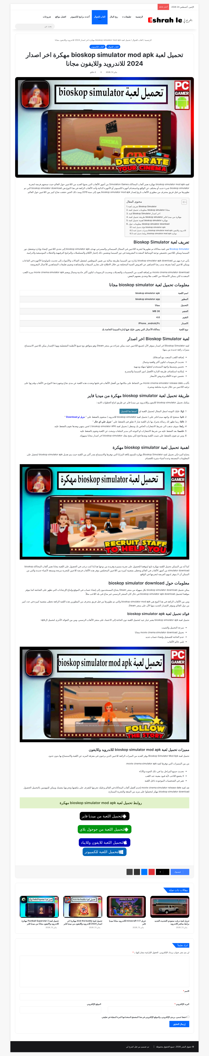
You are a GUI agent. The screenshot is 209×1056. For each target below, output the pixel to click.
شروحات (47, 17)
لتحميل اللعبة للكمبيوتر (102, 852)
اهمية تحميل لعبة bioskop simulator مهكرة (148, 220)
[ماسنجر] (144, 872)
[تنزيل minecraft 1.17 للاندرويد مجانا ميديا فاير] (126, 907)
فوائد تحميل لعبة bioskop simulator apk (149, 227)
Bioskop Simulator (179, 248)
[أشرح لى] (171, 19)
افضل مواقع (60, 17)
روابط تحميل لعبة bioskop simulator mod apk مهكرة (155, 233)
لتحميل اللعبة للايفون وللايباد (102, 842)
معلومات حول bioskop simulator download (149, 224)
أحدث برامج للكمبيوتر (80, 17)
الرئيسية (139, 17)
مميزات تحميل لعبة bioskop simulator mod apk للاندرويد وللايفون (159, 230)
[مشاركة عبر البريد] (137, 872)
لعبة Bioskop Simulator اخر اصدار (144, 213)
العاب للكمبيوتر (97, 47)
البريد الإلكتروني (181, 1004)
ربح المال (114, 17)
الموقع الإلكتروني (94, 1004)
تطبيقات (127, 17)
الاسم (186, 991)
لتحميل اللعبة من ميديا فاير (102, 816)
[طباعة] (130, 872)
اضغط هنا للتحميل (129, 411)
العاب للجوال (99, 17)
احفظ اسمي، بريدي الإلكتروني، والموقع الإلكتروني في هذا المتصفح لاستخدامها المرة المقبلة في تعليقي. (144, 1017)
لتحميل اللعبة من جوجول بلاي (102, 829)
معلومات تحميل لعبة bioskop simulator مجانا (149, 210)
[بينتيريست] (152, 872)
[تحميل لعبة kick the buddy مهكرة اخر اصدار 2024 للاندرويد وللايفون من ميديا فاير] (82, 907)
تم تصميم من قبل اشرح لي (137, 1046)
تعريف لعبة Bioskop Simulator (142, 206)
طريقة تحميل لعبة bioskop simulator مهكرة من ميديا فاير (155, 217)
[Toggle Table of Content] (182, 202)
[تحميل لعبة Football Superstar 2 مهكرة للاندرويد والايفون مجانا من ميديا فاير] (39, 907)
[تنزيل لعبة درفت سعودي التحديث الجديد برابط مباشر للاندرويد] (169, 907)
